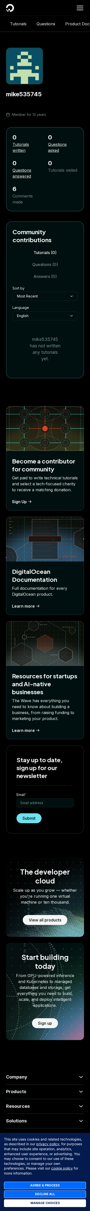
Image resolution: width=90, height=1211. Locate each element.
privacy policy (47, 1144)
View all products (45, 919)
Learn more (23, 606)
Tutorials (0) (45, 252)
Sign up (45, 1023)
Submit (29, 818)
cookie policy (62, 1168)
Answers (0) (45, 276)
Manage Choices (45, 1203)
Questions (45, 23)
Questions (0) (45, 264)
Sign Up (19, 501)
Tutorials (18, 23)
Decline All (45, 1194)
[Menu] (80, 8)
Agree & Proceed (45, 1185)
